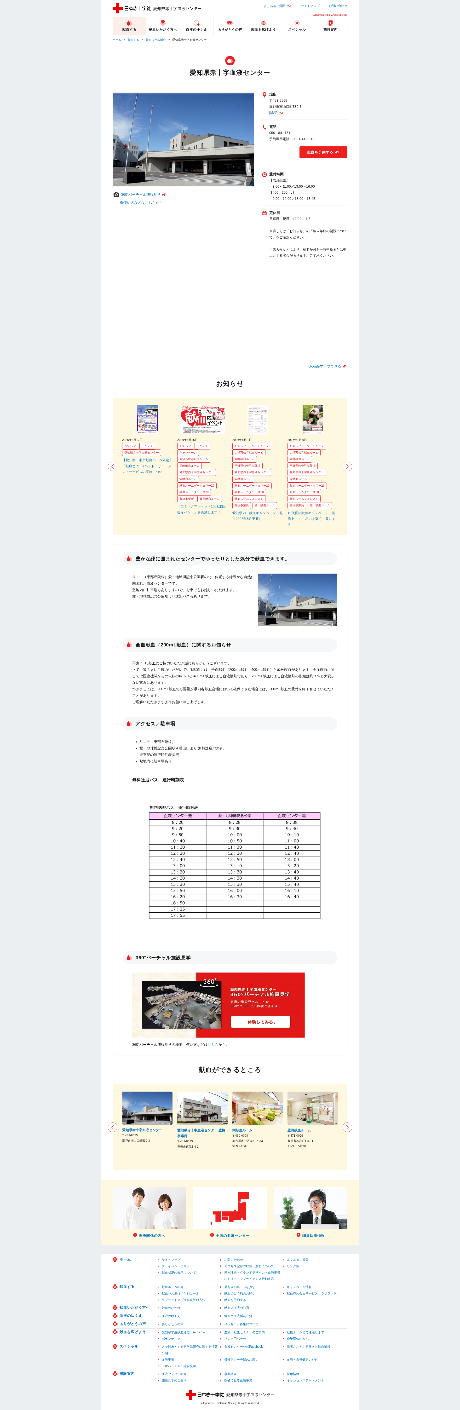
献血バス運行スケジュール (180, 1293)
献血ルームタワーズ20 (194, 492)
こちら (213, 1044)
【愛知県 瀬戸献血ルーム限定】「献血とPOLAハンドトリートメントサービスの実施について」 (147, 466)
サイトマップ (310, 6)
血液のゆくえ (131, 1315)
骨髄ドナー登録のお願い (241, 1359)
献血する (133, 39)
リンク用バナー (235, 1339)
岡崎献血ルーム (189, 465)
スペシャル (129, 1346)
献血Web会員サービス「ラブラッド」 (313, 1293)
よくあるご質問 (274, 6)
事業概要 (230, 1374)
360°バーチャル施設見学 (141, 194)
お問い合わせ (338, 6)
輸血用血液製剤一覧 (238, 1316)
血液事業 (168, 1359)
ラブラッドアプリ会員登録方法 (183, 1300)
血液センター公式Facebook (243, 1346)
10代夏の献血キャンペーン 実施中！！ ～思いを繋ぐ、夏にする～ (311, 519)
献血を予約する (320, 152)
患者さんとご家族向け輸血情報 (308, 1346)
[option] (147, 440)
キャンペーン (188, 452)
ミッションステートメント (305, 1380)
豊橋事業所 (186, 499)
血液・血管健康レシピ (302, 1359)
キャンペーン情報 (299, 1287)
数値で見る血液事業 (238, 1380)
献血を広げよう (133, 1332)
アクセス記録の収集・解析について (249, 1266)
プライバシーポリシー (177, 1266)
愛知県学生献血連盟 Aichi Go (183, 1332)
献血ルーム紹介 (156, 39)
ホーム (117, 39)
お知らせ (130, 446)
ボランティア (171, 1339)
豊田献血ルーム (210, 499)
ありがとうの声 (133, 1324)
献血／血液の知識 (236, 1308)
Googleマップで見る (324, 366)
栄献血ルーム (188, 479)
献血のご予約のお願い (239, 1293)
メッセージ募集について (241, 1324)
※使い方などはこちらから (141, 203)
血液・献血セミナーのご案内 (244, 1332)
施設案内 (127, 1373)
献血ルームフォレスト (249, 499)
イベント (147, 446)
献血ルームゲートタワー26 (196, 485)
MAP (273, 113)
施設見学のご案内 (174, 1380)
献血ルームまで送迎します (305, 1332)
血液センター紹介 (174, 1374)
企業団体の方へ (298, 1339)
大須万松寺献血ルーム (193, 459)
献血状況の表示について (179, 1272)
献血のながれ (171, 1308)
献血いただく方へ (135, 1307)
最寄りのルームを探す (239, 1287)
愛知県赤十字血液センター (141, 452)
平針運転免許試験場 (247, 465)
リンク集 (293, 1266)
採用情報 (293, 1374)
